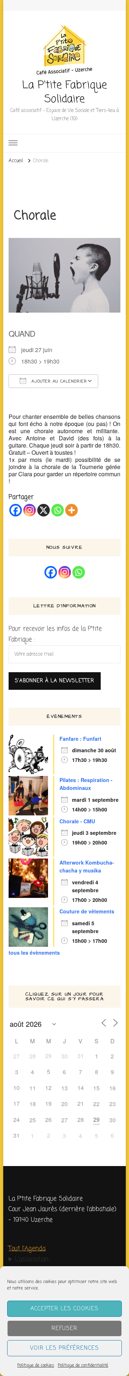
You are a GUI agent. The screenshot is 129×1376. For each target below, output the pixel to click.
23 (112, 1104)
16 (112, 1088)
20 (64, 1104)
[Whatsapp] (57, 510)
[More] (71, 510)
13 (64, 1088)
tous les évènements (34, 952)
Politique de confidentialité (83, 1365)
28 (32, 1056)
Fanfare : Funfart (80, 738)
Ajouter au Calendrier (58, 381)
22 (96, 1104)
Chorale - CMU (77, 821)
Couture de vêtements (86, 911)
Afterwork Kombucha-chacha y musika (86, 866)
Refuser (64, 1329)
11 (32, 1088)
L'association (31, 1259)
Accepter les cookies (64, 1309)
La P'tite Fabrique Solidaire (64, 92)
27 (16, 1056)
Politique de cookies (35, 1365)
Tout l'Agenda (27, 1248)
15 (96, 1088)
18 (32, 1104)
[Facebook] (15, 510)
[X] (43, 510)
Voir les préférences (64, 1348)
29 (96, 1119)
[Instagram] (29, 510)
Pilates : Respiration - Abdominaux (86, 784)
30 (64, 1056)
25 (32, 1120)
